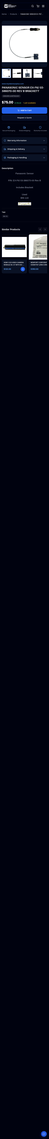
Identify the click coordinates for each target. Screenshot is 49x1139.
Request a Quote (24, 118)
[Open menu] (43, 6)
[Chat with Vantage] (44, 1134)
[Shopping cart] (38, 6)
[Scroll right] (45, 229)
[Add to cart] (23, 269)
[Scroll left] (40, 229)
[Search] (32, 6)
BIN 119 (5, 216)
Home (4, 14)
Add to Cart (26, 110)
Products (13, 14)
